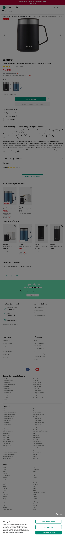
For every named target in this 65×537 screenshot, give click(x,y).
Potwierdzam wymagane (48, 521)
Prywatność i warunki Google (16, 532)
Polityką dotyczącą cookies (18, 526)
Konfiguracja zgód (48, 527)
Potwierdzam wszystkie (48, 532)
